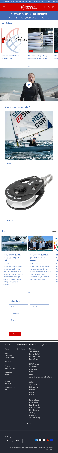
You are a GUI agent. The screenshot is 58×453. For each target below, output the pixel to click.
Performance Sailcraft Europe (21, 447)
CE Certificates (21, 349)
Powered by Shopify (32, 447)
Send (14, 334)
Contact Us (8, 362)
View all (54, 231)
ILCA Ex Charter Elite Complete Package (38, 56)
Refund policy (50, 447)
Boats (9, 164)
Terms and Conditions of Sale (10, 367)
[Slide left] (25, 66)
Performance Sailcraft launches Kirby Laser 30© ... (13, 257)
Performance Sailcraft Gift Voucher (10, 56)
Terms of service (49, 449)
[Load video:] (29, 84)
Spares (9, 220)
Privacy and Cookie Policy (10, 388)
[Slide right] (33, 66)
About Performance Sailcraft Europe (9, 355)
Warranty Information (8, 382)
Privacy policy (42, 447)
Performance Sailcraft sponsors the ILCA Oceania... (39, 257)
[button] (4, 7)
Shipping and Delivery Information (8, 374)
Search (7, 349)
